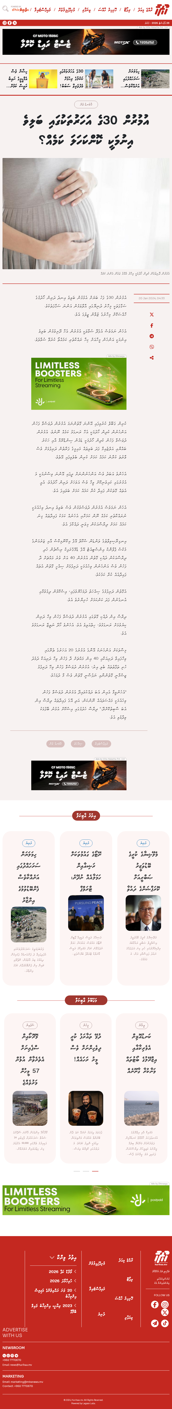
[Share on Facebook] (151, 325)
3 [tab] (77, 1170)
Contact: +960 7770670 (18, 1386)
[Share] (151, 358)
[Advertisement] (86, 41)
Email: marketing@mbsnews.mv (23, 1381)
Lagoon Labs (89, 1403)
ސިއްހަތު (78, 743)
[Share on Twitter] (151, 314)
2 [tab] (86, 1170)
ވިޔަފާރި (86, 10)
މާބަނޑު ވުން (86, 105)
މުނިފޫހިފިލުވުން (66, 10)
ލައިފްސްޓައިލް (42, 10)
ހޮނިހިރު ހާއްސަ (107, 10)
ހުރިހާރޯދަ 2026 (62, 1281)
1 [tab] (95, 1170)
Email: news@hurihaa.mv (17, 1365)
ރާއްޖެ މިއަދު (145, 10)
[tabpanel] (141, 1088)
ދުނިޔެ (101, 1314)
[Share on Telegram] (151, 336)
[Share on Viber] (151, 347)
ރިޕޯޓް (127, 10)
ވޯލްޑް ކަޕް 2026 (61, 1272)
